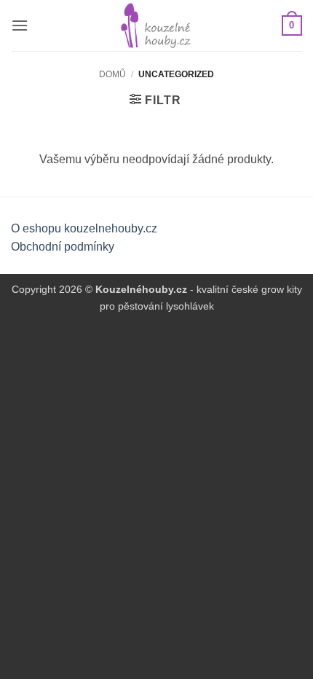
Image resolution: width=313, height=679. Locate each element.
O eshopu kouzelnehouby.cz (84, 228)
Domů (112, 74)
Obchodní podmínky (62, 246)
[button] (19, 25)
